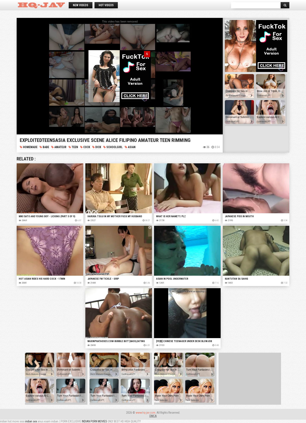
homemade (29, 147)
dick (98, 147)
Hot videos (106, 5)
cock (86, 147)
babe (45, 147)
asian (131, 147)
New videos (80, 5)
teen (74, 147)
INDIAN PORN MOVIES (94, 421)
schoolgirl (114, 147)
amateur (60, 147)
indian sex (31, 421)
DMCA (153, 416)
